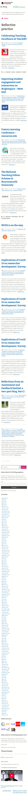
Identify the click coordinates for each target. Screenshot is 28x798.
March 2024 (4, 525)
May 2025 (4, 503)
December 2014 (5, 705)
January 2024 (5, 529)
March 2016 (4, 682)
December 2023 (6, 530)
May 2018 (4, 640)
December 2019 (5, 609)
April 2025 (4, 504)
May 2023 (4, 542)
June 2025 (4, 501)
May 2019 (4, 620)
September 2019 (6, 614)
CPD (6, 44)
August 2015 (4, 693)
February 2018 (5, 645)
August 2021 (4, 576)
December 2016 (5, 667)
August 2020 (5, 596)
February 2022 (5, 566)
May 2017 (4, 659)
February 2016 (5, 684)
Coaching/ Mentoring (6, 430)
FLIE (18, 97)
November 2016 (5, 669)
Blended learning (21, 95)
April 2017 (4, 661)
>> (9, 461)
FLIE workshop (15, 216)
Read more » (11, 68)
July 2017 (4, 656)
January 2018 (5, 646)
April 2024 (4, 524)
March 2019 (4, 623)
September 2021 (5, 574)
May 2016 (4, 679)
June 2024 (4, 521)
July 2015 (4, 695)
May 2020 (4, 600)
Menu (6, 18)
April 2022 (4, 563)
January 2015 (5, 703)
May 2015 (4, 698)
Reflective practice (18, 44)
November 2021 (5, 571)
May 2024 (4, 522)
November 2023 (6, 532)
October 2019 (5, 612)
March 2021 (4, 584)
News (8, 142)
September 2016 (5, 672)
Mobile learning (10, 98)
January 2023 (5, 548)
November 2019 (5, 610)
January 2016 (5, 685)
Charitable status (6, 790)
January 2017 (5, 666)
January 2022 (5, 568)
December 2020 (6, 589)
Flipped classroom (6, 433)
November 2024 (6, 512)
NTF (22, 216)
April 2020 (4, 602)
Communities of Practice (16, 430)
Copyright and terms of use (20, 792)
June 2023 (4, 540)
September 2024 (6, 516)
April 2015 (4, 700)
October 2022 (5, 553)
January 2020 (5, 607)
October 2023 (5, 534)
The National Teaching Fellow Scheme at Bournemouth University (10, 178)
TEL (16, 100)
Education (10, 44)
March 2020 (5, 604)
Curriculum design (14, 431)
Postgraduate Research (19, 273)
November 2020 (6, 591)
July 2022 (4, 558)
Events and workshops (11, 352)
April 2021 (4, 583)
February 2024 (5, 527)
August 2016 (4, 674)
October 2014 (5, 706)
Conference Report (10, 396)
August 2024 (5, 517)
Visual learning (5, 436)
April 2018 (4, 641)
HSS (20, 216)
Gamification (21, 97)
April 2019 (4, 622)
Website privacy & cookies (20, 790)
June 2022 (4, 560)
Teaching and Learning (10, 100)
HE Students (12, 433)
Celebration (18, 72)
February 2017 (5, 664)
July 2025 (4, 499)
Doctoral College (5, 273)
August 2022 (5, 557)
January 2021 (5, 587)
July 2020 (4, 597)
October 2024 (5, 514)
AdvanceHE (20, 42)
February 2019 (5, 625)
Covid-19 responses (19, 271)
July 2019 (4, 617)
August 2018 (4, 635)
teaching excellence (6, 218)
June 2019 (4, 618)
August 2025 (5, 498)
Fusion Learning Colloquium (12, 141)
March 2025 (4, 506)
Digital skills (9, 97)
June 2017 (4, 658)
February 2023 (5, 547)
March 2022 (4, 565)
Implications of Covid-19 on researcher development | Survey (13, 263)
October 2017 (5, 651)
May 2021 (4, 581)
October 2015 (5, 690)
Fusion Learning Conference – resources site (10, 132)
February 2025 (5, 508)
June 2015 (4, 697)
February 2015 (5, 702)
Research (20, 142)
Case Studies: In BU (11, 271)
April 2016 (4, 680)
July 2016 (4, 675)
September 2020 (6, 594)
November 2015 (5, 689)
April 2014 (4, 713)
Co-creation (20, 429)
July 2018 (4, 636)
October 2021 (5, 573)
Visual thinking (11, 436)
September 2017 (5, 653)
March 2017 (4, 662)
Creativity (8, 431)
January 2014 (5, 715)
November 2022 (6, 552)
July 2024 (4, 519)
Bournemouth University (7, 3)
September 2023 (6, 535)
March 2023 (5, 545)
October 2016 (5, 671)
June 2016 (4, 677)
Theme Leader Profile (9, 767)
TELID (19, 100)
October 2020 (5, 592)
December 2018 (5, 628)
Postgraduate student (10, 354)
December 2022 (5, 550)
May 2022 (4, 561)
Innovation (4, 98)
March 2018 (4, 643)
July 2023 (4, 539)
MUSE (3, 230)
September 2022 (6, 555)
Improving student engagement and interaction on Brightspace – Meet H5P (12, 85)
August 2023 (5, 537)
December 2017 (5, 648)
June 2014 (4, 711)
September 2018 (5, 633)
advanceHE (8, 72)
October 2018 (5, 631)
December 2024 (5, 511)
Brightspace (4, 97)
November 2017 (5, 649)
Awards (3, 44)
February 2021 (5, 586)
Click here (3, 490)
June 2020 (4, 599)
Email (2, 481)
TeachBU (3, 45)
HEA (13, 44)
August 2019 (5, 615)
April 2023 (4, 543)
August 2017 (4, 654)
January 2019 (5, 627)
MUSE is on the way (12, 225)
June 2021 (4, 579)
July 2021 (4, 578)
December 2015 (5, 687)
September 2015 (5, 692)
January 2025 (5, 509)
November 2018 (5, 630)
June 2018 (4, 638)
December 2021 (5, 570)
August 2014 (4, 710)
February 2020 (5, 605)
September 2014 (5, 708)
